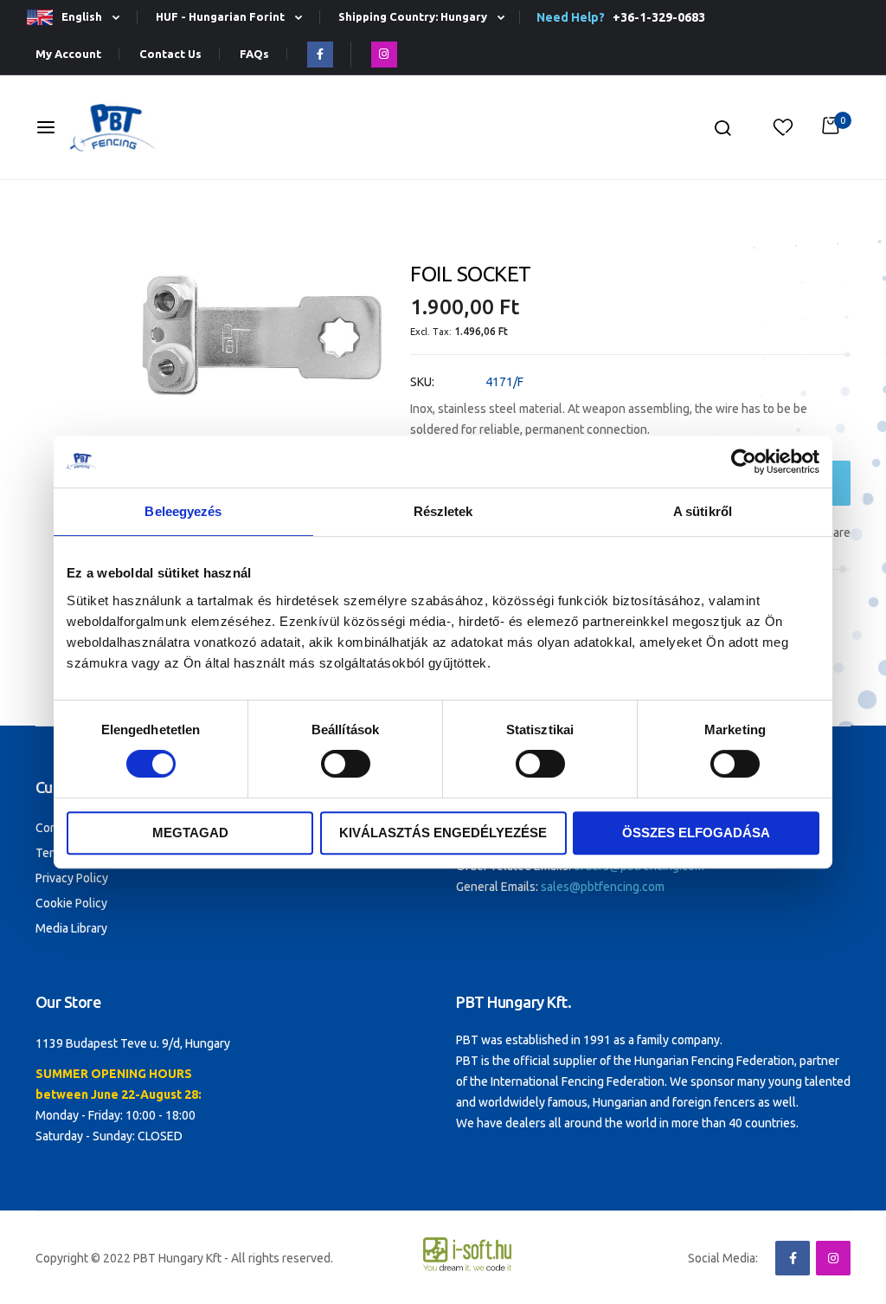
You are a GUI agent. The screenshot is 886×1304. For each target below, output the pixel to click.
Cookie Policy (71, 903)
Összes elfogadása (696, 832)
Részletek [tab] (443, 511)
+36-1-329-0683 (656, 17)
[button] (80, 17)
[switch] (345, 765)
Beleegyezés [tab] (183, 511)
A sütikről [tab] (702, 511)
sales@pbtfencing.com (602, 887)
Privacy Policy (71, 878)
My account (68, 54)
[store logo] (112, 127)
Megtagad (190, 832)
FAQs (254, 54)
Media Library (71, 928)
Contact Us (170, 54)
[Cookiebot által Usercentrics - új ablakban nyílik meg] (743, 461)
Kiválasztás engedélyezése (443, 832)
